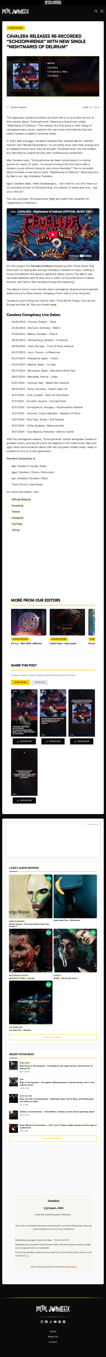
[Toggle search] (96, 11)
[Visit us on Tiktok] (50, 1321)
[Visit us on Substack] (59, 1321)
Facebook (17, 505)
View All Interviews (51, 1139)
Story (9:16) (20, 682)
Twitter (16, 511)
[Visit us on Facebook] (46, 1321)
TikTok (16, 529)
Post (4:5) (40, 682)
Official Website (21, 499)
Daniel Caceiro (18, 107)
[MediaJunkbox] (53, 3)
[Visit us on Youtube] (55, 1321)
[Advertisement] (53, 562)
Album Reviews (15, 28)
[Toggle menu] (102, 11)
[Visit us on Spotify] (64, 1321)
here (52, 198)
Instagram (18, 517)
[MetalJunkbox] (15, 11)
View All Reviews (51, 1037)
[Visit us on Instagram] (42, 1321)
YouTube (17, 523)
